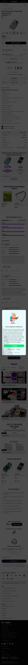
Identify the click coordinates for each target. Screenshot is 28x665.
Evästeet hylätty (11, 349)
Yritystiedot (11, 352)
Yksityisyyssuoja (16, 352)
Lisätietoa (18, 349)
